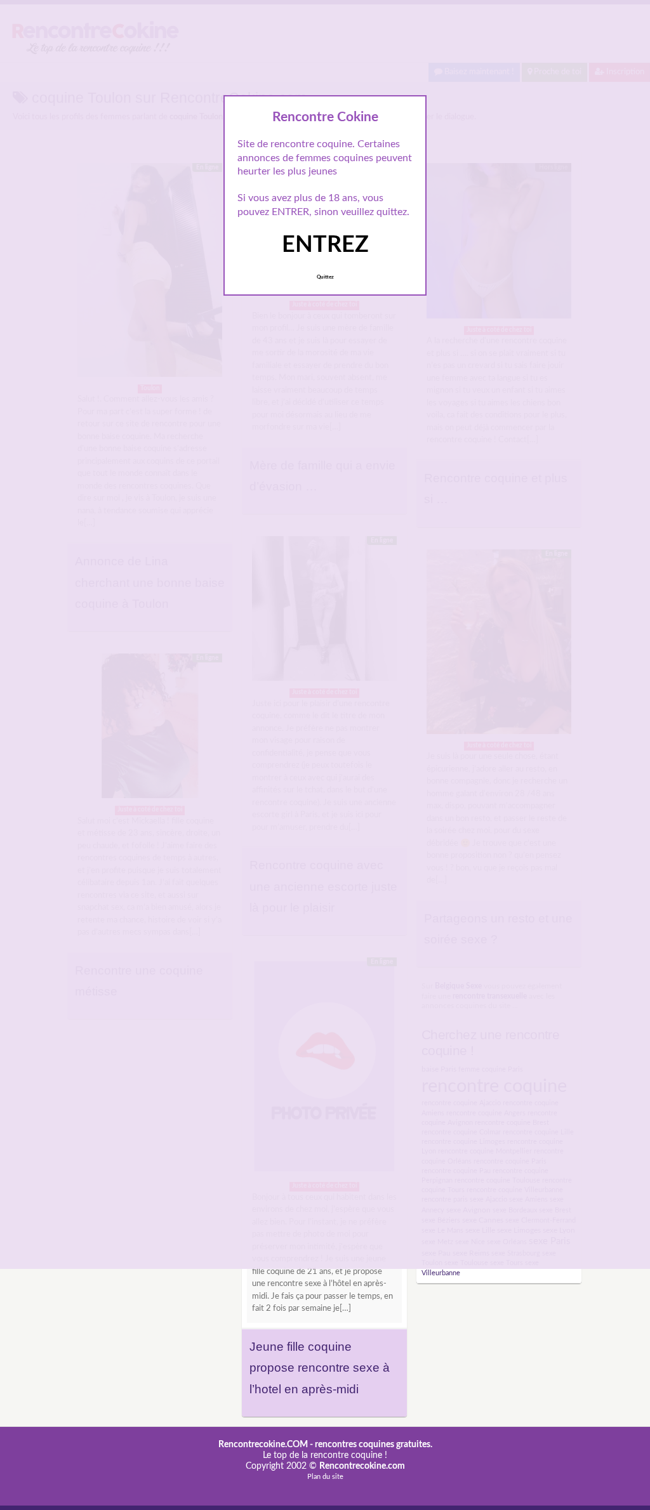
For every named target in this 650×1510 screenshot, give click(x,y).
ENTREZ (325, 244)
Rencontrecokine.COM (263, 1444)
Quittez (325, 277)
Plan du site (325, 1476)
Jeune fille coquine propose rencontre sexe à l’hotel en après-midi (319, 1368)
